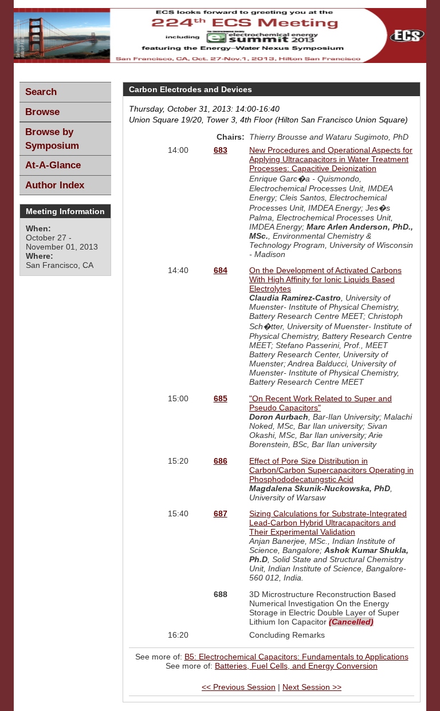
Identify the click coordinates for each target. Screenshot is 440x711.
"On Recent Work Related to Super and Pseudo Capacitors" (320, 403)
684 (220, 270)
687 (220, 513)
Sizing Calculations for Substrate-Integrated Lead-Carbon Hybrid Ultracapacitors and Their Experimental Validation (328, 522)
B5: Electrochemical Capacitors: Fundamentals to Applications (296, 656)
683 (220, 150)
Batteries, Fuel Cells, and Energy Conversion (296, 665)
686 (220, 460)
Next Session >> (311, 687)
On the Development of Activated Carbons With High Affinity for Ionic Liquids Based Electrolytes (325, 279)
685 (220, 398)
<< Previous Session (239, 687)
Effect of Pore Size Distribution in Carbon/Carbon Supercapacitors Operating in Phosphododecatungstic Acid (331, 470)
